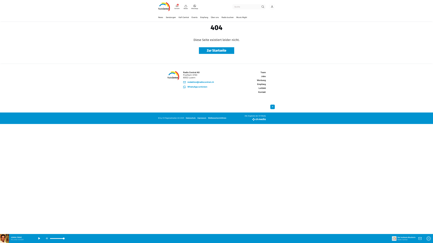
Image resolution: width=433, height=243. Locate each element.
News (160, 17)
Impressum (201, 118)
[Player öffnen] (428, 238)
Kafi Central (184, 17)
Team (263, 72)
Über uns (215, 17)
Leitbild (262, 88)
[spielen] (39, 238)
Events (195, 17)
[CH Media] (255, 119)
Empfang (204, 17)
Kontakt (262, 92)
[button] (194, 6)
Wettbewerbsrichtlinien (217, 118)
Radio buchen (228, 17)
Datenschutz (191, 118)
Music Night (241, 17)
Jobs (263, 76)
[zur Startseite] (164, 6)
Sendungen (171, 17)
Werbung (261, 80)
